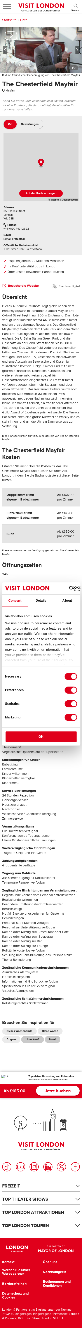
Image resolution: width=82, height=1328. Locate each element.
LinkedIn (47, 1166)
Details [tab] (41, 600)
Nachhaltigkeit (54, 1272)
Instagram (34, 1166)
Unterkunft (33, 1039)
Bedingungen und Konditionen (57, 1283)
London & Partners (17, 1249)
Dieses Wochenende (19, 1031)
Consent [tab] (14, 600)
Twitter (61, 1166)
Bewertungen (30, 124)
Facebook (75, 1166)
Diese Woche (50, 1031)
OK (41, 736)
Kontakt (8, 1262)
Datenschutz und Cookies (15, 1295)
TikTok (6, 1166)
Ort (10, 124)
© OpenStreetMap (69, 199)
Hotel (24, 20)
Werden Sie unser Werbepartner (16, 1272)
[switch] (71, 690)
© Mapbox (54, 199)
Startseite (9, 20)
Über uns (50, 1262)
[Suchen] (75, 6)
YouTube (20, 1166)
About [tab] (67, 600)
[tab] (10, 124)
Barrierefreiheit (14, 1284)
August (11, 1039)
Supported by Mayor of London (56, 1249)
